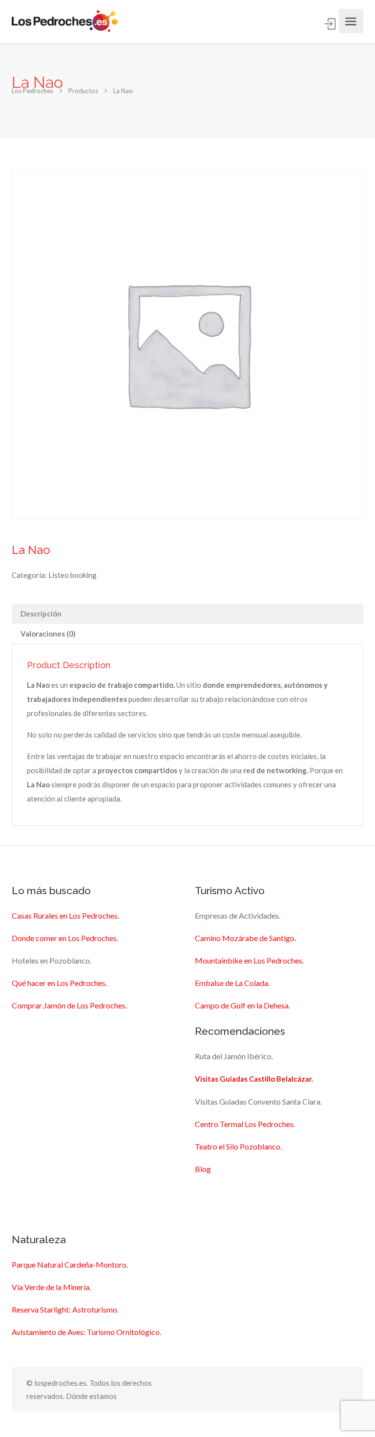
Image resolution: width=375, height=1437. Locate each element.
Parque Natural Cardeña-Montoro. (70, 1264)
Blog (203, 1168)
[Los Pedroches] (65, 21)
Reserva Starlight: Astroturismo (64, 1309)
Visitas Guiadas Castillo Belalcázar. (254, 1078)
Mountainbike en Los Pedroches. (249, 960)
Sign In (330, 24)
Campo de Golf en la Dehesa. (242, 1005)
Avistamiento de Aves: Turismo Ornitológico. (86, 1331)
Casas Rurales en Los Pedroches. (65, 915)
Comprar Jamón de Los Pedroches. (69, 1005)
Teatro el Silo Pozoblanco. (238, 1146)
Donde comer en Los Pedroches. (65, 938)
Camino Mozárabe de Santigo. (245, 938)
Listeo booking (72, 575)
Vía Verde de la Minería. (51, 1287)
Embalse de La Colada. (232, 982)
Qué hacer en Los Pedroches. (59, 982)
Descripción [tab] (41, 613)
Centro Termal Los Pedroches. (245, 1124)
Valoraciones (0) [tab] (48, 633)
